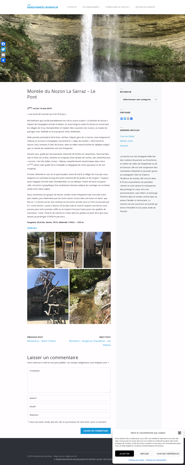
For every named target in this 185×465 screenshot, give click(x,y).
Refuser (144, 453)
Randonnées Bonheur (42, 7)
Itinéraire (32, 228)
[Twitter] (3, 49)
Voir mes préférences (168, 453)
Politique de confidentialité (156, 460)
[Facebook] (3, 44)
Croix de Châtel (127, 136)
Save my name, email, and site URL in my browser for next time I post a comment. (68, 422)
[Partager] (3, 60)
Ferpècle (124, 145)
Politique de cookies (136, 460)
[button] (179, 433)
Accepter (124, 453)
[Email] (3, 54)
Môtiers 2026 (126, 141)
